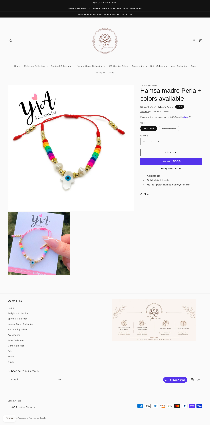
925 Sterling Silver (17, 329)
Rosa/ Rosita (170, 129)
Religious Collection (18, 313)
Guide (11, 362)
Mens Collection (16, 345)
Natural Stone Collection (20, 324)
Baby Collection (16, 340)
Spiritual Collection (18, 318)
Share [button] (147, 194)
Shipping (144, 111)
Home (11, 308)
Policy (11, 356)
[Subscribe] (59, 379)
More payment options (171, 168)
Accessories (14, 335)
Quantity (144, 135)
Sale (10, 351)
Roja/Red (149, 128)
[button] (11, 40)
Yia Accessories (22, 418)
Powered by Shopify (37, 418)
